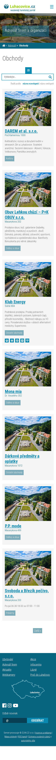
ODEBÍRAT (37, 720)
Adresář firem (9, 664)
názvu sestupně (47, 83)
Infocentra (35, 664)
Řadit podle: (16, 83)
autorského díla (28, 740)
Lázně (33, 669)
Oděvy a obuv (12, 248)
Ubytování (7, 659)
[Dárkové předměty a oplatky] (28, 433)
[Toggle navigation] (51, 6)
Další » (37, 630)
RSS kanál (22, 736)
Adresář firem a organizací (26, 30)
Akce (33, 659)
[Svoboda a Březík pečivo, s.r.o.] (28, 568)
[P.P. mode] (28, 503)
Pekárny (10, 613)
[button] (50, 77)
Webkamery (8, 674)
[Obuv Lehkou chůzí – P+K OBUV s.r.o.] (28, 189)
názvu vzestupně (31, 83)
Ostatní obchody (14, 332)
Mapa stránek (11, 736)
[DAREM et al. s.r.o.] (28, 108)
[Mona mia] (28, 369)
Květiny (9, 158)
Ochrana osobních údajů (39, 736)
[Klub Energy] (28, 279)
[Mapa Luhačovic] (28, 689)
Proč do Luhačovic (40, 674)
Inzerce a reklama (43, 733)
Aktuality (7, 669)
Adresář (12, 45)
